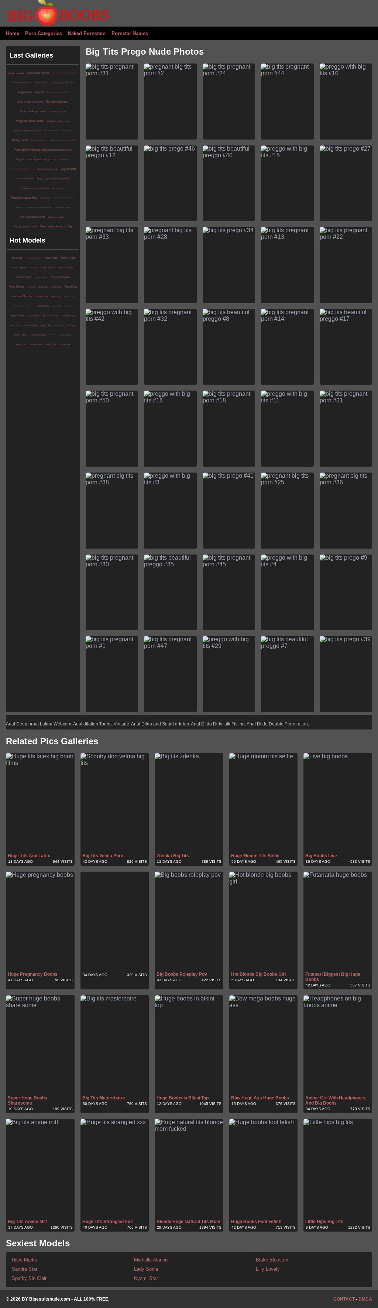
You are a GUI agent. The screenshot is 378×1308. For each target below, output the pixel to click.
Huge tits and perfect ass (57, 92)
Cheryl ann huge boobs (47, 169)
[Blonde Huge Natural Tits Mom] (189, 1168)
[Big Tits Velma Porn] (114, 802)
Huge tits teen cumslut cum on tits (64, 198)
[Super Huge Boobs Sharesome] (40, 1044)
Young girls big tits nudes (57, 121)
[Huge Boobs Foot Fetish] (263, 1168)
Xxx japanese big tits (32, 217)
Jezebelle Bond (58, 325)
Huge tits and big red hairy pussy (36, 159)
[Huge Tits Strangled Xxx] (114, 1168)
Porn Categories (43, 33)
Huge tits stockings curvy (51, 130)
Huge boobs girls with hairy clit (21, 82)
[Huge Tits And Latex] (40, 802)
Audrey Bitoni (30, 325)
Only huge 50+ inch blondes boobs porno (21, 169)
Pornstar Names (129, 33)
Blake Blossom (272, 1260)
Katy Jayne (69, 296)
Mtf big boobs (19, 140)
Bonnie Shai (45, 325)
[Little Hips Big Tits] (337, 1168)
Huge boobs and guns (30, 101)
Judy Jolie (42, 306)
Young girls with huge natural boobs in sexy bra (43, 149)
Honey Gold (20, 344)
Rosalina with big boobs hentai (35, 188)
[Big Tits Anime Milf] (40, 1168)
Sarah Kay (70, 286)
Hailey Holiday (20, 335)
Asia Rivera (56, 287)
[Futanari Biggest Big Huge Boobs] (337, 921)
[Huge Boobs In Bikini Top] (189, 1044)
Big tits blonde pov (57, 101)
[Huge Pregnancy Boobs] (40, 921)
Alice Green (16, 286)
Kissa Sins (43, 287)
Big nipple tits (45, 198)
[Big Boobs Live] (337, 802)
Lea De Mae (65, 344)
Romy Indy (56, 296)
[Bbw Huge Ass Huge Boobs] (263, 1044)
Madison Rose (41, 277)
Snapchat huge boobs (33, 111)
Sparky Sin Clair (29, 1278)
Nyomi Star (146, 1278)
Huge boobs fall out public (63, 207)
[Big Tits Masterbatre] (114, 1044)
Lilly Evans (33, 267)
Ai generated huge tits (31, 92)
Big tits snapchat (16, 73)
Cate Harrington (33, 316)
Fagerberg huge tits (57, 111)
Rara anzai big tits (38, 73)
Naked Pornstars (87, 33)
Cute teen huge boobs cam (62, 83)
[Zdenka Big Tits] (189, 802)
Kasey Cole (57, 306)
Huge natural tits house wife (53, 178)
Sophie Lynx (50, 344)
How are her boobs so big (56, 226)
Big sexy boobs (58, 188)
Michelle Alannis (151, 1260)
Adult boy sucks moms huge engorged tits (39, 207)
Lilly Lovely (268, 1269)
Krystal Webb (66, 267)
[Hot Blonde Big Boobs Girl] (263, 921)
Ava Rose (17, 258)
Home (12, 33)
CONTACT (344, 1299)
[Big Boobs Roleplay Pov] (189, 921)
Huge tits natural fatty (24, 197)
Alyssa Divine (15, 325)
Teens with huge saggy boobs (25, 178)
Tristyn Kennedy (38, 335)
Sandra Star (29, 306)
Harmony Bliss (65, 335)
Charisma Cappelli (33, 258)
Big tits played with (25, 226)
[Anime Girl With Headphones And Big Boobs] (337, 1044)
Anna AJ (31, 287)
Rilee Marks (24, 1260)
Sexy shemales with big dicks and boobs (64, 73)
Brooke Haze (69, 316)
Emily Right (68, 258)
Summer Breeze (60, 277)
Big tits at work (67, 130)
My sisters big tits (64, 159)
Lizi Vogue (71, 325)
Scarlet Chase (51, 315)
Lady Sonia (146, 1269)
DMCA (365, 1299)
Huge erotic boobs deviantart (62, 140)
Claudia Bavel (35, 344)
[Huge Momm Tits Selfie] (263, 802)
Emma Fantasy (19, 268)
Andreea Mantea (47, 268)
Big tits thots (68, 169)
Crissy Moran (24, 277)
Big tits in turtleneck (39, 140)
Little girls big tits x (57, 217)
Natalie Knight (18, 306)
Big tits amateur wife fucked (27, 131)
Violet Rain (51, 258)
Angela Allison (17, 316)
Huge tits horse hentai (29, 121)
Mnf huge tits (19, 207)
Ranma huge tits (41, 83)
